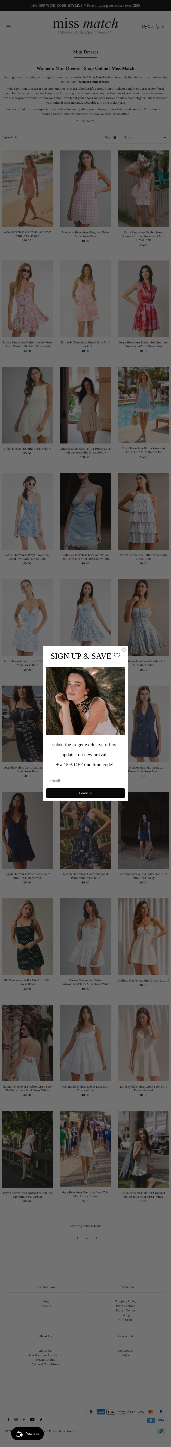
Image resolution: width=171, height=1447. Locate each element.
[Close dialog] (124, 650)
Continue (85, 793)
